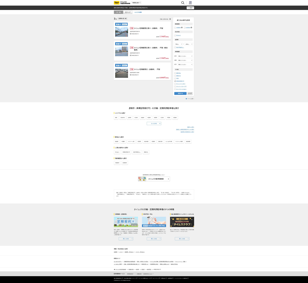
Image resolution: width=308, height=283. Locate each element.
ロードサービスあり (181, 89)
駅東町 (175, 117)
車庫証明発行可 (180, 81)
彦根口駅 (160, 141)
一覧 (119, 12)
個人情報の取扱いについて (130, 278)
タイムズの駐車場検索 (156, 179)
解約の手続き (174, 264)
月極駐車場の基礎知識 (129, 261)
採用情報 (170, 278)
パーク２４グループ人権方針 (181, 278)
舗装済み (178, 73)
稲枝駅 (116, 141)
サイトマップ (156, 278)
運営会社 (163, 278)
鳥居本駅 (146, 141)
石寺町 (136, 117)
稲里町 (149, 117)
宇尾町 (168, 117)
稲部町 (155, 117)
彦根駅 (153, 141)
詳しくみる (126, 238)
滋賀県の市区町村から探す (187, 132)
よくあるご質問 (118, 264)
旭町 (116, 117)
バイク (121, 252)
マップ (128, 12)
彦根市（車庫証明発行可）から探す (185, 129)
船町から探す (190, 127)
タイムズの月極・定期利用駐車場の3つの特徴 (161, 261)
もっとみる (154, 123)
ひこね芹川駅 (169, 141)
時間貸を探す (136, 2)
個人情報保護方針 (118, 278)
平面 (177, 78)
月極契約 (178, 27)
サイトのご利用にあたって (144, 278)
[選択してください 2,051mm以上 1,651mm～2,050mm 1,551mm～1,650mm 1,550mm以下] (185, 64)
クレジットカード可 (181, 86)
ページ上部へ (190, 98)
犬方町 (162, 117)
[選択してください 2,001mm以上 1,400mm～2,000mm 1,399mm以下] (185, 60)
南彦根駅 (188, 141)
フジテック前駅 (179, 141)
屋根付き (178, 75)
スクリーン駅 (131, 141)
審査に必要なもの (164, 264)
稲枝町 (142, 117)
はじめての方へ (118, 261)
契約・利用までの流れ (142, 261)
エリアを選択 (138, 12)
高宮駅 (139, 141)
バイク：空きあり (140, 252)
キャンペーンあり (180, 83)
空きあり (178, 35)
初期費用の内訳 (154, 264)
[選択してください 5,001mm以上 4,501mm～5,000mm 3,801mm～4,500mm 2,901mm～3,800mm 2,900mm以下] (185, 56)
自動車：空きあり (129, 252)
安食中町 (123, 117)
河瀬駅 (123, 141)
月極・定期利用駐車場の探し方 (131, 264)
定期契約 (188, 27)
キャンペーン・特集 (180, 261)
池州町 (129, 117)
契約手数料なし (180, 47)
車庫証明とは (144, 264)
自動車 (115, 252)
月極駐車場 (139, 273)
